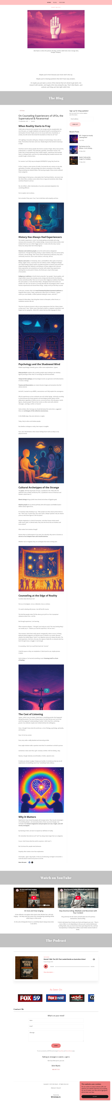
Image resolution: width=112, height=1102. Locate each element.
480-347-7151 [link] (56, 1069)
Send (56, 1045)
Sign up (75, 124)
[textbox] (81, 119)
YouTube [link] (62, 2)
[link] (22, 110)
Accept (95, 1096)
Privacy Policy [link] (61, 1050)
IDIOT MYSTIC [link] (46, 957)
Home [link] (49, 2)
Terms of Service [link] (69, 1050)
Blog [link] (55, 2)
